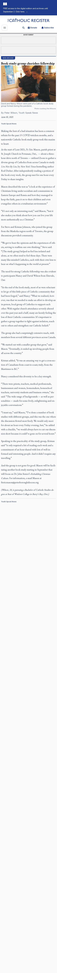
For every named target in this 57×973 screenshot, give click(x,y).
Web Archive (8, 58)
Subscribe (49, 28)
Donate (33, 28)
